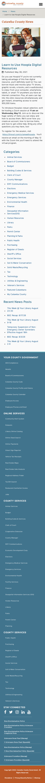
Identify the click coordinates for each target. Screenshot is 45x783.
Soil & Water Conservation (19, 263)
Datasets (8, 425)
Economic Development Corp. (16, 550)
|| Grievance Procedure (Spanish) (17, 760)
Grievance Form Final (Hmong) (16, 738)
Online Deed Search (13, 438)
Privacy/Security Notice (23, 778)
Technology (12, 276)
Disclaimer (8, 778)
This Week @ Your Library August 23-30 (22, 309)
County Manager (15, 179)
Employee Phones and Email (16, 407)
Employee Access (12, 401)
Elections (11, 188)
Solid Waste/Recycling (17, 267)
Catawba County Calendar (15, 394)
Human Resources (15, 218)
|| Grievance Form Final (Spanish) (17, 742)
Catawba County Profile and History (19, 388)
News (13, 11)
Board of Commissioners (18, 161)
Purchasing (12, 245)
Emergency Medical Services (20, 193)
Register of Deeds (15, 249)
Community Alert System (14, 419)
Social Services (14, 258)
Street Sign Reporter (13, 450)
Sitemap (37, 778)
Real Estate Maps (12, 463)
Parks (9, 227)
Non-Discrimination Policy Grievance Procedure (18, 726)
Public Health (13, 240)
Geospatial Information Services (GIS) (19, 594)
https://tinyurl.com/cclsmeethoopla (18, 134)
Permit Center (13, 231)
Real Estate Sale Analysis (15, 469)
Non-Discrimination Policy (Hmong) (18, 747)
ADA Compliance (11, 363)
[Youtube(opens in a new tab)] (30, 712)
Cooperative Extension (14, 531)
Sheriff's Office (14, 254)
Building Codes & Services (19, 170)
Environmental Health (17, 202)
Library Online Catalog (14, 431)
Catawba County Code (14, 382)
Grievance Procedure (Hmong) (15, 756)
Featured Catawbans (16, 290)
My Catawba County (16, 294)
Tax (8, 272)
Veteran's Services (15, 285)
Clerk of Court (14, 175)
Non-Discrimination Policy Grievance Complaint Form (18, 732)
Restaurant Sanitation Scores (16, 488)
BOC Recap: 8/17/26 (16, 315)
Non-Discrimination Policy (14, 721)
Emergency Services (16, 197)
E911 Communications (17, 184)
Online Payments (11, 444)
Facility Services (11, 582)
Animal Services (14, 157)
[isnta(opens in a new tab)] (18, 712)
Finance (10, 206)
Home (4, 11)
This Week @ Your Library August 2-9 (22, 342)
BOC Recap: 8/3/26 (16, 337)
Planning (8, 626)
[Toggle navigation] (41, 4)
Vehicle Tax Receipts (13, 456)
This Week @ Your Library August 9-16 (22, 321)
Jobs (7, 494)
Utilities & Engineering (17, 281)
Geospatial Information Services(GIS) (17, 212)
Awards (8, 369)
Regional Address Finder (14, 475)
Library (10, 222)
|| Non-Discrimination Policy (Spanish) (19, 751)
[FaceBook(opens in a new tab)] (6, 712)
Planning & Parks (15, 236)
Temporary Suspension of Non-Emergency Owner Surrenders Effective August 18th (21, 330)
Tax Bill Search (11, 482)
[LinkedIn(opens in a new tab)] (24, 712)
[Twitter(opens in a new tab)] (12, 712)
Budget (10, 166)
